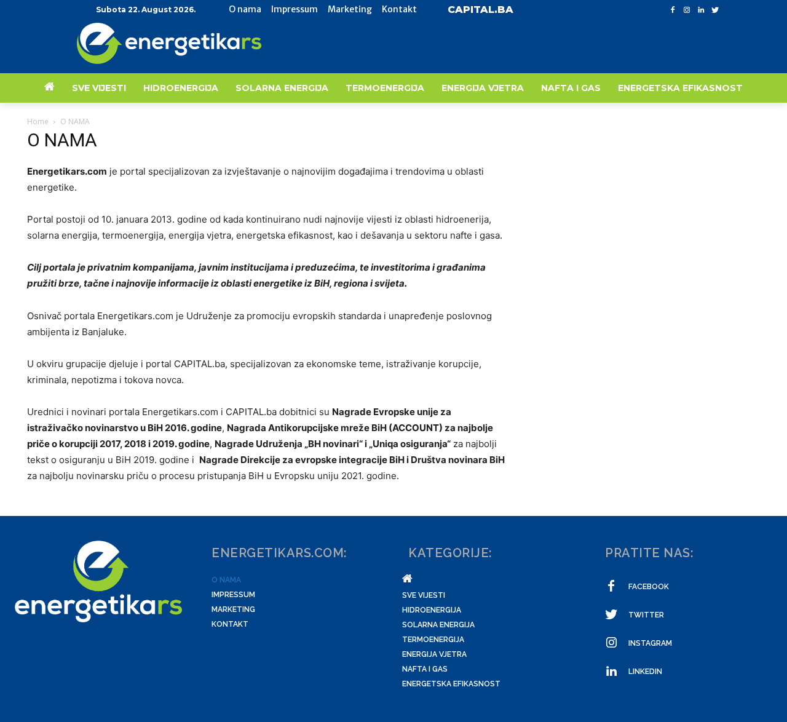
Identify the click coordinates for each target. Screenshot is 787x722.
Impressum (233, 594)
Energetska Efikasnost (451, 684)
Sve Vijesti (423, 595)
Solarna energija (438, 625)
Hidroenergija (431, 610)
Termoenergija (433, 639)
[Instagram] (687, 10)
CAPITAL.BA (480, 9)
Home (38, 121)
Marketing (233, 609)
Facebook (648, 586)
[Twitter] (715, 10)
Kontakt (230, 624)
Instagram (650, 643)
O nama (226, 580)
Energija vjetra (434, 654)
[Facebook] (673, 10)
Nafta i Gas (425, 669)
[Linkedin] (701, 10)
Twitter (646, 615)
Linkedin (645, 671)
